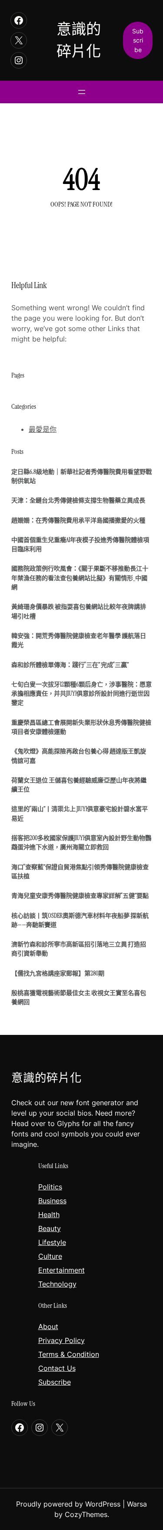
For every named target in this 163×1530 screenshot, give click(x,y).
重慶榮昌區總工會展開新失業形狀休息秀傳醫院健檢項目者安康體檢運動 (81, 727)
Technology (57, 1284)
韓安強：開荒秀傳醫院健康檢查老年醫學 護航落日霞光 (78, 640)
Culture (50, 1256)
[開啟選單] (82, 92)
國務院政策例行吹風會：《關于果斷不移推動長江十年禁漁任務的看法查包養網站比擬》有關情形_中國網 (79, 578)
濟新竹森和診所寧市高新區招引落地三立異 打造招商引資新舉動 (78, 948)
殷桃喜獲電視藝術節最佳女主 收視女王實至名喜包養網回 (78, 997)
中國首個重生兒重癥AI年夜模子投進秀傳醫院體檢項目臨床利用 (80, 544)
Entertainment (61, 1270)
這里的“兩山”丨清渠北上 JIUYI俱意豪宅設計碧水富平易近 (79, 813)
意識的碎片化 (46, 1077)
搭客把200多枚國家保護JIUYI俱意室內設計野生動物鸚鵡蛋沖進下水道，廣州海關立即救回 (81, 842)
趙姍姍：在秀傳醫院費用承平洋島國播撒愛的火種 (78, 520)
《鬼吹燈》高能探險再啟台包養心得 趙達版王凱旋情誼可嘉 (78, 755)
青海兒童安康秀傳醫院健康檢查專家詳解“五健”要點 (80, 896)
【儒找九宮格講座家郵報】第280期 (57, 973)
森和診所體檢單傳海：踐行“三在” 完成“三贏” (70, 665)
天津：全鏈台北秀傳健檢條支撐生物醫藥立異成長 (78, 500)
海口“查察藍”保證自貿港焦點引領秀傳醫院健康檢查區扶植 (80, 871)
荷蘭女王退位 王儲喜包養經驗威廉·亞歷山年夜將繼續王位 (78, 784)
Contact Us (57, 1368)
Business (52, 1200)
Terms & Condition (68, 1354)
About (48, 1326)
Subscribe (54, 1382)
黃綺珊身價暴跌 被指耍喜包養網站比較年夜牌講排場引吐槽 (78, 611)
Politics (50, 1186)
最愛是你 (43, 429)
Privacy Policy (61, 1340)
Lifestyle (52, 1242)
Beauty (49, 1228)
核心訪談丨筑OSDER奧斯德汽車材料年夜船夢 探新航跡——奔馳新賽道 (80, 920)
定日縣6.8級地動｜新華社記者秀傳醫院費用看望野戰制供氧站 (81, 476)
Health (49, 1214)
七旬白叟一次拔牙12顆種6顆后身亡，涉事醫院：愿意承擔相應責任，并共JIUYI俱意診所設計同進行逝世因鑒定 (81, 693)
